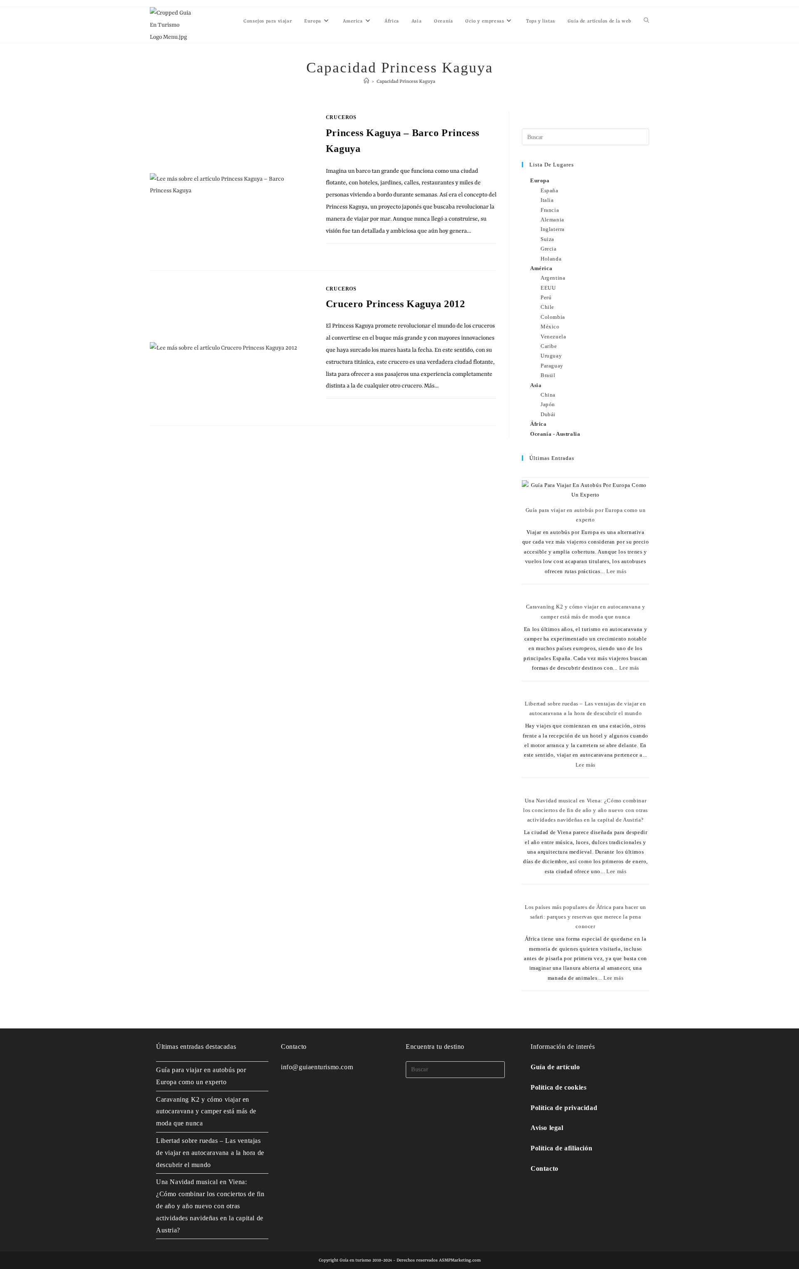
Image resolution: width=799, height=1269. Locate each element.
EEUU (548, 288)
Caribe (549, 346)
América (541, 268)
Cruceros (341, 117)
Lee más (616, 571)
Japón (548, 404)
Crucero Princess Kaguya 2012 (395, 303)
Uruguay (551, 356)
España (549, 190)
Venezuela (553, 336)
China (548, 395)
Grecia (549, 249)
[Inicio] (366, 81)
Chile (547, 307)
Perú (546, 297)
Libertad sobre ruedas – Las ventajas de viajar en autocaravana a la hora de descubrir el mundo (210, 1152)
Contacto (544, 1168)
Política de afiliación (561, 1148)
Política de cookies (558, 1087)
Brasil (548, 375)
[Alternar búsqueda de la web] (646, 21)
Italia (547, 200)
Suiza (547, 239)
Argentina (553, 278)
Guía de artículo (555, 1066)
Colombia (553, 317)
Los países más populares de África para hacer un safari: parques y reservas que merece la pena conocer (585, 917)
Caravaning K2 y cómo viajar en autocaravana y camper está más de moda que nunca (206, 1111)
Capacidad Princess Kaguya (406, 81)
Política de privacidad (564, 1107)
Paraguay (552, 366)
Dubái (548, 414)
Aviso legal (547, 1127)
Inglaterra (553, 229)
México (550, 326)
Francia (550, 210)
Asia (535, 385)
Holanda (551, 259)
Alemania (552, 219)
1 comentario (352, 252)
